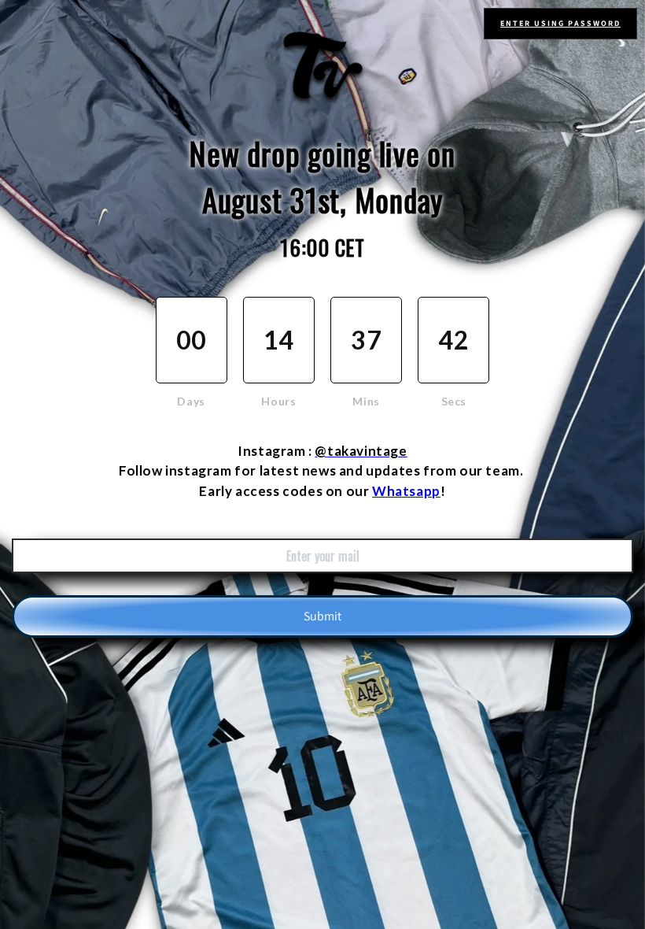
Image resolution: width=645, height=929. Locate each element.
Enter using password (560, 23)
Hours (278, 401)
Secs (453, 401)
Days (191, 401)
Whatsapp (406, 491)
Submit (322, 616)
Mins (365, 401)
